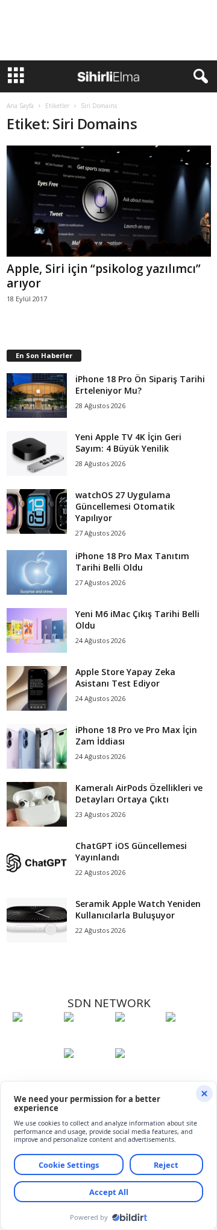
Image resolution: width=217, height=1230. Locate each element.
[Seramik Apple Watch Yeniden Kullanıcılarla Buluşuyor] (37, 920)
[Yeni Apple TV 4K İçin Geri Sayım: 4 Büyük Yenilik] (37, 453)
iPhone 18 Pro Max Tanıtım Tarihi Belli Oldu (132, 561)
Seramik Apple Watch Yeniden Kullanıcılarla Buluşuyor (138, 909)
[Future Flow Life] (137, 1075)
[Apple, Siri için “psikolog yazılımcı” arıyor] (109, 201)
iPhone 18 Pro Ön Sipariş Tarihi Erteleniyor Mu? (140, 384)
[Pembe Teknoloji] (86, 1075)
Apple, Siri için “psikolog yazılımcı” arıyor (104, 276)
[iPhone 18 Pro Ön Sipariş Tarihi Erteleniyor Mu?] (37, 395)
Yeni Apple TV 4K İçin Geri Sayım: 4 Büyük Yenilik (128, 442)
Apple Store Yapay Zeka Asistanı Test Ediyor (125, 677)
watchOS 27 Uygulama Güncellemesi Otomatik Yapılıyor (125, 506)
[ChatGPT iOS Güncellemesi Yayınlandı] (37, 862)
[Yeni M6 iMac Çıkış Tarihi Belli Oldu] (37, 630)
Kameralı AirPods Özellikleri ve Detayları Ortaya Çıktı (139, 793)
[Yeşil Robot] (137, 1039)
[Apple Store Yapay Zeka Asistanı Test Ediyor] (37, 688)
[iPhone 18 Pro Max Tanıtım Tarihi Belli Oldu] (37, 572)
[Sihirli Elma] (86, 1039)
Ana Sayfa (20, 105)
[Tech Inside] (188, 1039)
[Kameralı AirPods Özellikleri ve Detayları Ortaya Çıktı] (37, 804)
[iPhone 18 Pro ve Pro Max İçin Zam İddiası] (37, 746)
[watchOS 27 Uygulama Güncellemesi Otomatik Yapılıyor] (37, 511)
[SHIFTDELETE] (35, 1039)
